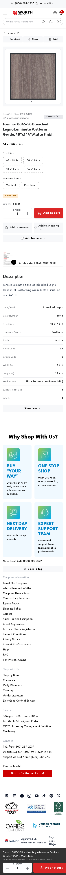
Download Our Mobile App (19, 700)
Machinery (9, 731)
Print (55, 39)
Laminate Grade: (12, 178)
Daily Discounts (12, 685)
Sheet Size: (8, 153)
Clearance (9, 680)
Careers (7, 613)
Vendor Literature (13, 695)
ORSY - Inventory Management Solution (27, 726)
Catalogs (8, 690)
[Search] (43, 21)
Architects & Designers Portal (20, 721)
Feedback (15, 39)
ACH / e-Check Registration (19, 629)
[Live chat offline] (56, 842)
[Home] (22, 13)
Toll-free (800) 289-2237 (18, 746)
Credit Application (14, 624)
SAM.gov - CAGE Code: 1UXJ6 (20, 716)
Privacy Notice (11, 639)
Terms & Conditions (14, 634)
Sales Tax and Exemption (18, 619)
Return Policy (11, 603)
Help (6, 649)
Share (35, 39)
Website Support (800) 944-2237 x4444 (27, 751)
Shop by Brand (11, 675)
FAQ (5, 654)
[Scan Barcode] (59, 21)
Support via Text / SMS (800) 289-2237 (27, 757)
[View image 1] (33, 76)
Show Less (30, 408)
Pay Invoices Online (14, 659)
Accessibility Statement (17, 644)
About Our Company (15, 583)
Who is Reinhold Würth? (17, 588)
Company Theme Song (16, 593)
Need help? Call (22, 561)
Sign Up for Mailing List (25, 773)
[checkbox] (22, 238)
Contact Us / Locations (17, 598)
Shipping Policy (12, 608)
